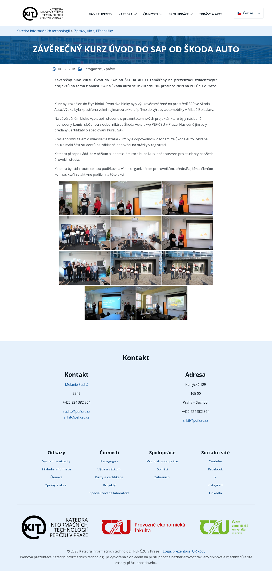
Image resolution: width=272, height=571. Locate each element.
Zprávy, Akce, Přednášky (93, 30)
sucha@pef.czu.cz (76, 411)
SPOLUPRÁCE (179, 14)
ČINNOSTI (150, 14)
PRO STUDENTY (100, 14)
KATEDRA (126, 14)
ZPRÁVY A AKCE (210, 14)
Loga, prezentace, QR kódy (183, 551)
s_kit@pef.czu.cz (76, 417)
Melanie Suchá (76, 384)
